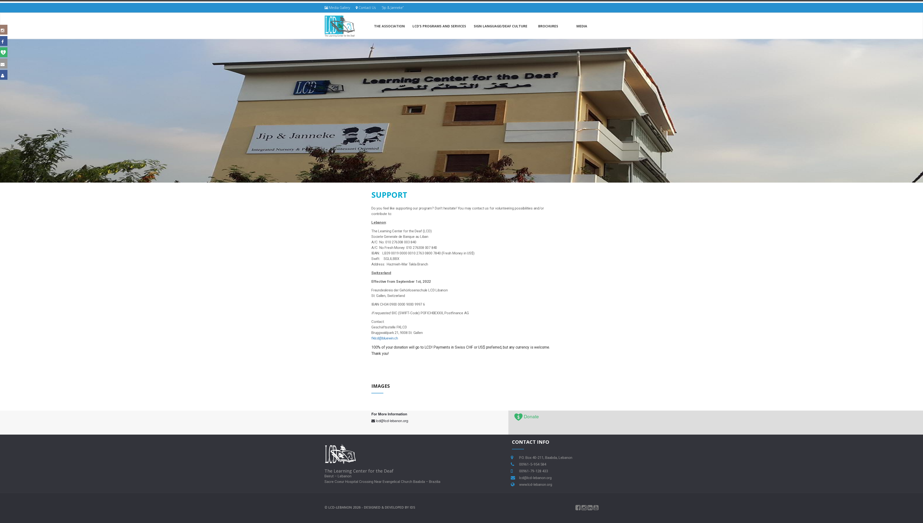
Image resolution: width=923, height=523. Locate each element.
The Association (389, 26)
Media (581, 26)
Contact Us (367, 7)
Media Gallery (339, 7)
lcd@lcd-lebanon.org (392, 420)
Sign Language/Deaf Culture (500, 26)
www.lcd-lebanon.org (535, 484)
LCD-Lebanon (340, 507)
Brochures (548, 26)
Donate (531, 416)
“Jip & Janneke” (393, 7)
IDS (412, 507)
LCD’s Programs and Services (439, 26)
